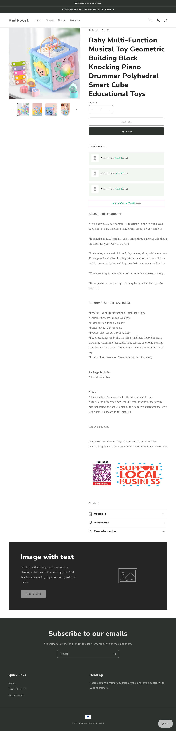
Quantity (93, 102)
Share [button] (96, 503)
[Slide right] (76, 109)
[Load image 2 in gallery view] (37, 109)
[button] (75, 20)
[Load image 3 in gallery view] (51, 109)
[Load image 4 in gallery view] (65, 109)
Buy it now (126, 131)
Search (12, 683)
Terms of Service (18, 689)
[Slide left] (12, 109)
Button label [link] (33, 593)
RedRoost (83, 723)
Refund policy (16, 695)
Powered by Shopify (96, 723)
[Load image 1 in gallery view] (23, 109)
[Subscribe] (115, 654)
